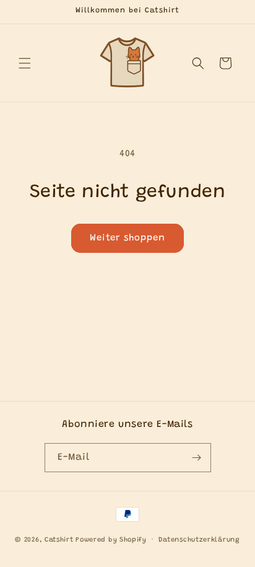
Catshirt (59, 540)
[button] (24, 63)
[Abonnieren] (196, 457)
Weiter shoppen (127, 238)
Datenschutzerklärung (199, 540)
